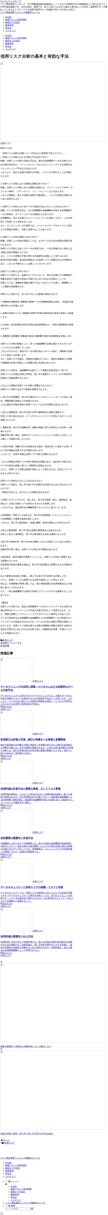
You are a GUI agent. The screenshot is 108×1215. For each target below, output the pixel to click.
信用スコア (8, 640)
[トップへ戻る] (1, 1213)
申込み (8, 1174)
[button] (32, 1208)
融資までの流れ (12, 1168)
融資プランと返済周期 (15, 1165)
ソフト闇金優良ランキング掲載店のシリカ (25, 1203)
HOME (8, 1163)
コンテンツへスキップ (10, 1)
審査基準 (9, 1171)
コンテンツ (10, 1176)
